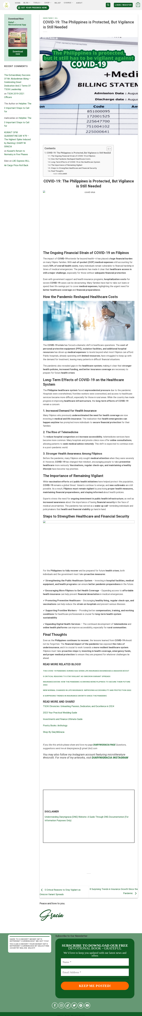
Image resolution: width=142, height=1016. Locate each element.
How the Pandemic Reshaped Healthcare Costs (70, 159)
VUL (56, 18)
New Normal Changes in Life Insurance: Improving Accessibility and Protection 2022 (87, 690)
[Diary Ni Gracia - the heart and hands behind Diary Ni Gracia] (6, 5)
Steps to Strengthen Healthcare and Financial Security (74, 168)
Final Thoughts (57, 171)
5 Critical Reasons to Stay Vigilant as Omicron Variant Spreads (76, 676)
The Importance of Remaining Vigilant (66, 165)
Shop (47, 3)
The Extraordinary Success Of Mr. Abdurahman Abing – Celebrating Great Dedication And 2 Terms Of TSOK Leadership (17, 82)
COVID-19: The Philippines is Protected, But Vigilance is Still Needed (79, 153)
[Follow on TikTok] (68, 1005)
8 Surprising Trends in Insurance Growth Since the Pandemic (75, 696)
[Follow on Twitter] (74, 1005)
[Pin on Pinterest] (96, 878)
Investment (48, 18)
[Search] (108, 5)
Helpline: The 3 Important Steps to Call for (17, 107)
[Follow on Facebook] (55, 1005)
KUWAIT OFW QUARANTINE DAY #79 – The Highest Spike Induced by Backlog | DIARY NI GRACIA (17, 139)
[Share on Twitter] (86, 878)
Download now (18, 52)
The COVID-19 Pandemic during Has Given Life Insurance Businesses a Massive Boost (86, 671)
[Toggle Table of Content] (108, 148)
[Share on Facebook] (81, 878)
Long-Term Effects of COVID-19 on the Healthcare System (75, 162)
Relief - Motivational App (17, 23)
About (79, 3)
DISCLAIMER (62, 174)
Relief (57, 3)
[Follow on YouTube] (87, 1005)
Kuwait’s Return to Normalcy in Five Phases (16, 153)
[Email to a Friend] (91, 878)
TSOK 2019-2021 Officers (14, 95)
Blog (25, 3)
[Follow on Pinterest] (81, 1005)
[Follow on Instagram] (61, 1005)
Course (67, 3)
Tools (36, 3)
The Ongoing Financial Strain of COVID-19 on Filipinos (73, 156)
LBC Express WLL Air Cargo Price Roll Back (17, 163)
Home (17, 3)
